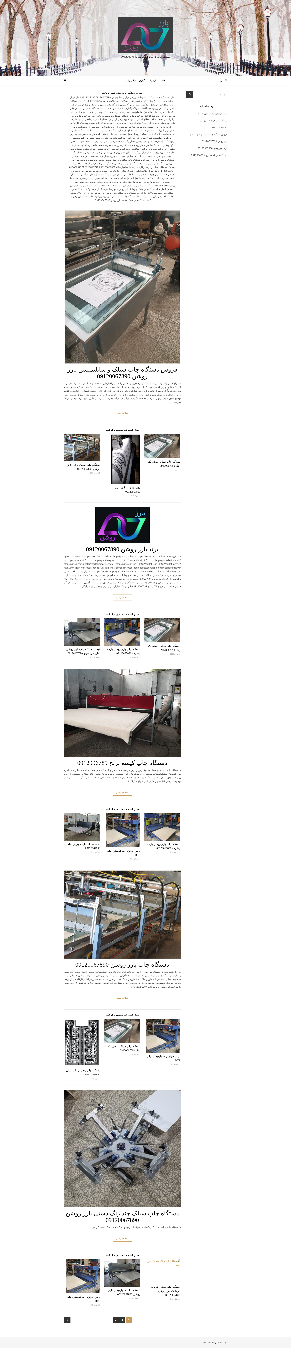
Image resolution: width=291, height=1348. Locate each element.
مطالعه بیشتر (122, 413)
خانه (164, 80)
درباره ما (154, 80)
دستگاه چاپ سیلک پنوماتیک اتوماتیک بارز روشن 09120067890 (164, 1291)
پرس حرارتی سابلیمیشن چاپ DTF (211, 113)
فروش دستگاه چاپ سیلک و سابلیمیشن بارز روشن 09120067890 (122, 373)
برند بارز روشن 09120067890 (122, 549)
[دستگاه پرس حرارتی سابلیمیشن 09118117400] (145, 35)
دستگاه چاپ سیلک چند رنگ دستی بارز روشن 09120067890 (122, 1216)
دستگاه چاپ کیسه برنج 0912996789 (122, 762)
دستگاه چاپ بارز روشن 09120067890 (122, 964)
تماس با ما (131, 80)
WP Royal (207, 1342)
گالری (142, 80)
